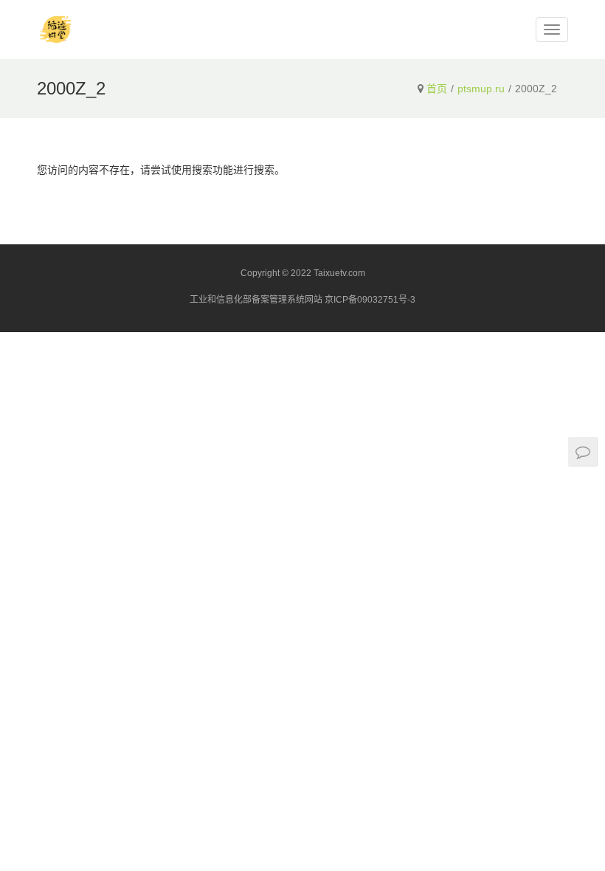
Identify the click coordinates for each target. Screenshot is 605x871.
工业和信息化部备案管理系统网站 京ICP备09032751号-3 (302, 300)
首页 (436, 88)
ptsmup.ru (481, 88)
